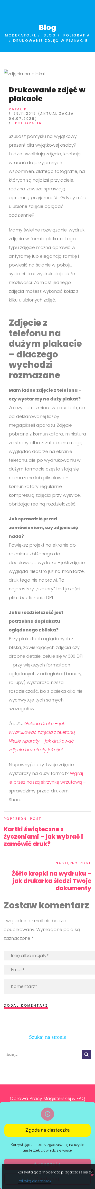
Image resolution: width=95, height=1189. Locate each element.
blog (50, 35)
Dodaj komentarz (26, 1005)
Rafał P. (18, 109)
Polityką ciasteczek (34, 1180)
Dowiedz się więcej (57, 1150)
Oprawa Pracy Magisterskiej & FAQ (47, 1098)
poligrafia (76, 35)
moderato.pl (20, 35)
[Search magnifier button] (86, 1054)
